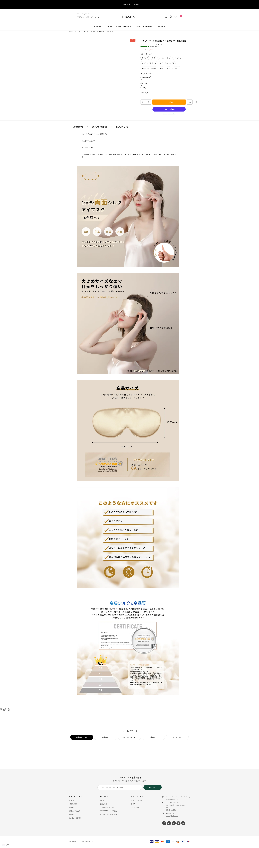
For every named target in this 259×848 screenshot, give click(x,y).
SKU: (142, 44)
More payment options (169, 114)
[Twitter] (169, 823)
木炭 (168, 68)
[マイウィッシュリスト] (175, 17)
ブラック (145, 58)
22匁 (143, 87)
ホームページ (73, 31)
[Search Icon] (166, 17)
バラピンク (178, 58)
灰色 (161, 68)
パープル (177, 68)
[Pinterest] (178, 823)
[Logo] (129, 16)
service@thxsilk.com (172, 816)
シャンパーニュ (164, 58)
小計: (142, 93)
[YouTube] (183, 823)
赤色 (153, 58)
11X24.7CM (146, 78)
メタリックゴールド (149, 68)
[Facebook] (164, 823)
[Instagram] (174, 823)
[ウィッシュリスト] (190, 102)
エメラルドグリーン (149, 63)
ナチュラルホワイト (167, 63)
